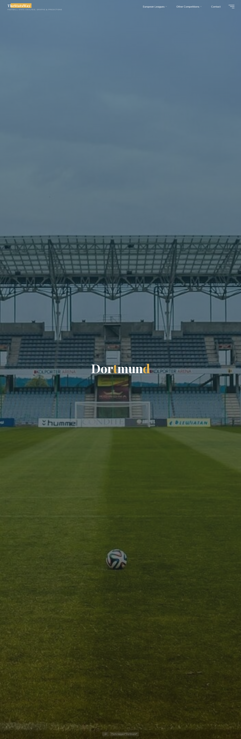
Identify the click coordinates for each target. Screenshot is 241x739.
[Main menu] (231, 6)
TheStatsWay (19, 5)
